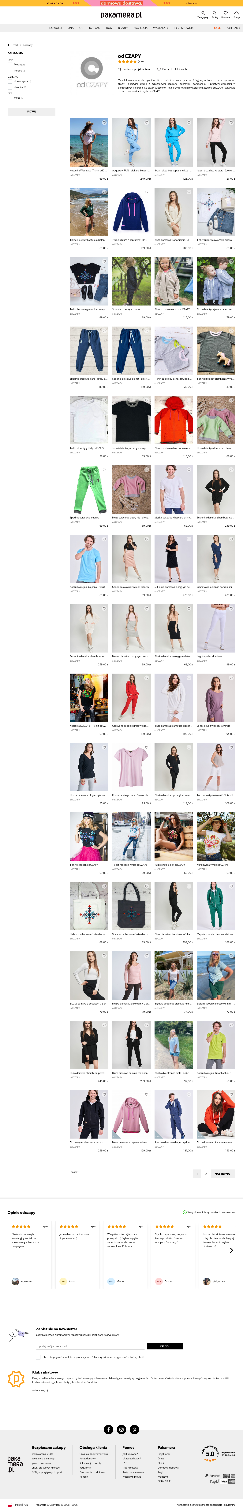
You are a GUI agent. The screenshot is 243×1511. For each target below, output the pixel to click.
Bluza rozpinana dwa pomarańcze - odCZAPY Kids (174, 448)
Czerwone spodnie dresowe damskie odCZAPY (131, 726)
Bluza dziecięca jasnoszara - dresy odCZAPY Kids (216, 309)
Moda (17, 64)
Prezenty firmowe (131, 1477)
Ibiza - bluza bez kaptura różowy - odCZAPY (216, 170)
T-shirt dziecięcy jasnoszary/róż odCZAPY (174, 379)
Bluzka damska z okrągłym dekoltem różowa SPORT (131, 656)
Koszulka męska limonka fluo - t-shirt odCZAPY (216, 1073)
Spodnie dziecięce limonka (84, 517)
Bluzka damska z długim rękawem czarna (89, 795)
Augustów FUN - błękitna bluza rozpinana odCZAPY (131, 170)
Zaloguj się (202, 17)
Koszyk (237, 17)
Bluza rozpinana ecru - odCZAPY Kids (174, 309)
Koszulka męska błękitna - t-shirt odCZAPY (89, 587)
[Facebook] (108, 1429)
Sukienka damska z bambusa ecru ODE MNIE (89, 656)
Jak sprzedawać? (131, 1458)
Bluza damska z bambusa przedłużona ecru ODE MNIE (174, 726)
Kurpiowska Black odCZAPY (170, 865)
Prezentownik (183, 28)
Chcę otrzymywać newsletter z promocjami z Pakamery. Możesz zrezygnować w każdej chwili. (94, 1357)
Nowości (55, 28)
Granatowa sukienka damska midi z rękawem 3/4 (216, 587)
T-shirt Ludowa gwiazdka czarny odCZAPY (89, 309)
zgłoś (45, 1227)
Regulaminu (229, 1505)
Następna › (223, 1173)
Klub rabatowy (130, 1467)
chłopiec (19, 87)
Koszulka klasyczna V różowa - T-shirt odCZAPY (131, 795)
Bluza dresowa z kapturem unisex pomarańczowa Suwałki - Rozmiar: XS (216, 1142)
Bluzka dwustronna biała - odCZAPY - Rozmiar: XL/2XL (174, 1073)
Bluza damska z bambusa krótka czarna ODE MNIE (174, 934)
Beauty (123, 28)
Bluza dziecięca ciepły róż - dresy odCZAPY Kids (131, 517)
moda (17, 98)
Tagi (160, 1472)
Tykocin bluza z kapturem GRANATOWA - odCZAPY (131, 240)
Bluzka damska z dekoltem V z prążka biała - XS (89, 1003)
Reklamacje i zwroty (90, 1463)
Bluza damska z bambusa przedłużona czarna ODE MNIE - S (89, 1073)
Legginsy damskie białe (209, 656)
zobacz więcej (40, 1390)
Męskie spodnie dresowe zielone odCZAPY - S (216, 934)
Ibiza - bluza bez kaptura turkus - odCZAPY (174, 170)
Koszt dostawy (87, 1458)
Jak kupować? (130, 1454)
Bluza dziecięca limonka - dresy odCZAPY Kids (216, 448)
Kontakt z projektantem (136, 69)
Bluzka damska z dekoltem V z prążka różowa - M (131, 1003)
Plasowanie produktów (92, 1472)
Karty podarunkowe (133, 1472)
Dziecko (94, 28)
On (81, 28)
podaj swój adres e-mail (53, 1346)
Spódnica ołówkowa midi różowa (130, 587)
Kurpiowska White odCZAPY (212, 865)
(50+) (141, 61)
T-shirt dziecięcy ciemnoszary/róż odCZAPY (216, 379)
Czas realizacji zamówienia (94, 1454)
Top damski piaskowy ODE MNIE (215, 795)
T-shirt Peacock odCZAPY (84, 865)
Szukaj (215, 17)
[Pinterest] (134, 1429)
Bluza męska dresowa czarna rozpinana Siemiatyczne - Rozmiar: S (89, 1142)
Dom (109, 28)
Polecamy (233, 28)
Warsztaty (160, 28)
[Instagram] (121, 1429)
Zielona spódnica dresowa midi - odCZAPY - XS (216, 1003)
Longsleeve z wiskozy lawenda (213, 726)
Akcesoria (141, 28)
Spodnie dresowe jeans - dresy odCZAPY (89, 379)
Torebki (18, 70)
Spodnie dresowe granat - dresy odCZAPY (131, 379)
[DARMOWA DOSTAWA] (121, 3)
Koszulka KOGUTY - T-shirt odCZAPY (89, 726)
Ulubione (225, 17)
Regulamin (85, 1467)
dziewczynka (21, 81)
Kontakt (84, 1477)
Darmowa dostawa (168, 1467)
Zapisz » (164, 1346)
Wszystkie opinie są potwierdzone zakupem (211, 1212)
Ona (71, 28)
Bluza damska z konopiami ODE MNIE (174, 240)
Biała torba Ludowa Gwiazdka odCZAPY (89, 934)
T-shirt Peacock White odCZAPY (129, 865)
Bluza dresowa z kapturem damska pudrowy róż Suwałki (131, 1142)
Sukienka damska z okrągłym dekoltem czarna (174, 587)
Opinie (161, 1463)
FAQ (125, 1463)
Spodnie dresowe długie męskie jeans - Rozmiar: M (174, 1142)
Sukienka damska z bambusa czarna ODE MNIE (216, 517)
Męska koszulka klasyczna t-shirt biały (174, 517)
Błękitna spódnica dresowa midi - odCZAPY (174, 1003)
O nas (161, 1458)
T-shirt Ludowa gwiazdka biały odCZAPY (216, 240)
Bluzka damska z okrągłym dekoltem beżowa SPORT (174, 656)
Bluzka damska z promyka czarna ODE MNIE (174, 795)
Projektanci (164, 1454)
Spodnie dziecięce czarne (126, 309)
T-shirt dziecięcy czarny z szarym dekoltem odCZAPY (131, 448)
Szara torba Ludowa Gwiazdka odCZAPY (131, 934)
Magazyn (163, 1477)
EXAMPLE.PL (165, 1481)
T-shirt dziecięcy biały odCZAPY (87, 448)
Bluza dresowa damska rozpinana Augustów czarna (131, 1073)
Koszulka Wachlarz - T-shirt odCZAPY (89, 170)
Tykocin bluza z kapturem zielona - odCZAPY (89, 240)
